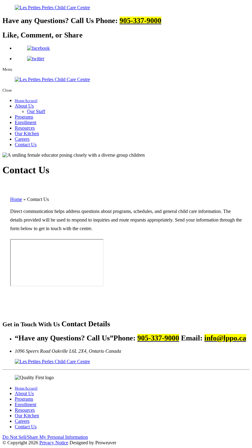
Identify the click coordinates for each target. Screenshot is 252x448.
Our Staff (36, 111)
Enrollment (25, 122)
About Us (24, 105)
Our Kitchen (27, 133)
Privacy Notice (53, 442)
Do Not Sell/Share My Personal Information (45, 437)
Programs (24, 117)
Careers (22, 139)
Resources (25, 128)
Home (16, 199)
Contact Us (26, 144)
